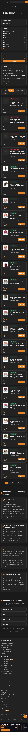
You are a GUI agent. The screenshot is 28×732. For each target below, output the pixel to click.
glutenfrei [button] (5, 624)
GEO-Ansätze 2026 (5, 696)
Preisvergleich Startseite (7, 643)
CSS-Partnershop (7, 659)
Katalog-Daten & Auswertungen (8, 693)
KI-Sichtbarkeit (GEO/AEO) (7, 665)
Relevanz (11, 90)
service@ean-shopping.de (7, 685)
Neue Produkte (4, 647)
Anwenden (14, 61)
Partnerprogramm (5, 679)
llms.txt (4, 710)
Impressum (4, 704)
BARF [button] (4, 614)
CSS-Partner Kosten (5, 661)
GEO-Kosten (4, 667)
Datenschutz (4, 706)
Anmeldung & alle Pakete (7, 671)
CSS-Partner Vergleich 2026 (7, 694)
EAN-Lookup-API (5, 669)
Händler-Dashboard (6, 673)
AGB (2, 708)
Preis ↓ (22, 90)
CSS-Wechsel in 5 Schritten (7, 698)
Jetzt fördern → (5, 730)
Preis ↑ (17, 90)
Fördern (3, 653)
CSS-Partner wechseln (6, 663)
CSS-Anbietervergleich (6, 681)
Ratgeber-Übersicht (6, 691)
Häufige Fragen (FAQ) (6, 651)
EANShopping (5, 2)
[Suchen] (26, 2)
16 (18, 483)
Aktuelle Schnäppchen (6, 645)
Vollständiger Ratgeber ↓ (8, 83)
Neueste (5, 93)
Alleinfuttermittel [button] (7, 609)
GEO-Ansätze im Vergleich (7, 683)
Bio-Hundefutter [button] (7, 619)
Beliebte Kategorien (6, 649)
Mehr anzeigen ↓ (6, 48)
